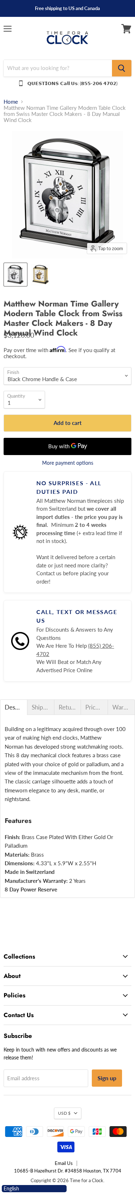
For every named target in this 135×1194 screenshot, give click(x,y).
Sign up (107, 1077)
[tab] (13, 707)
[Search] (121, 68)
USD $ (64, 1113)
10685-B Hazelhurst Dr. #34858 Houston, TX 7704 (67, 1171)
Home (11, 102)
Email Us (64, 1163)
